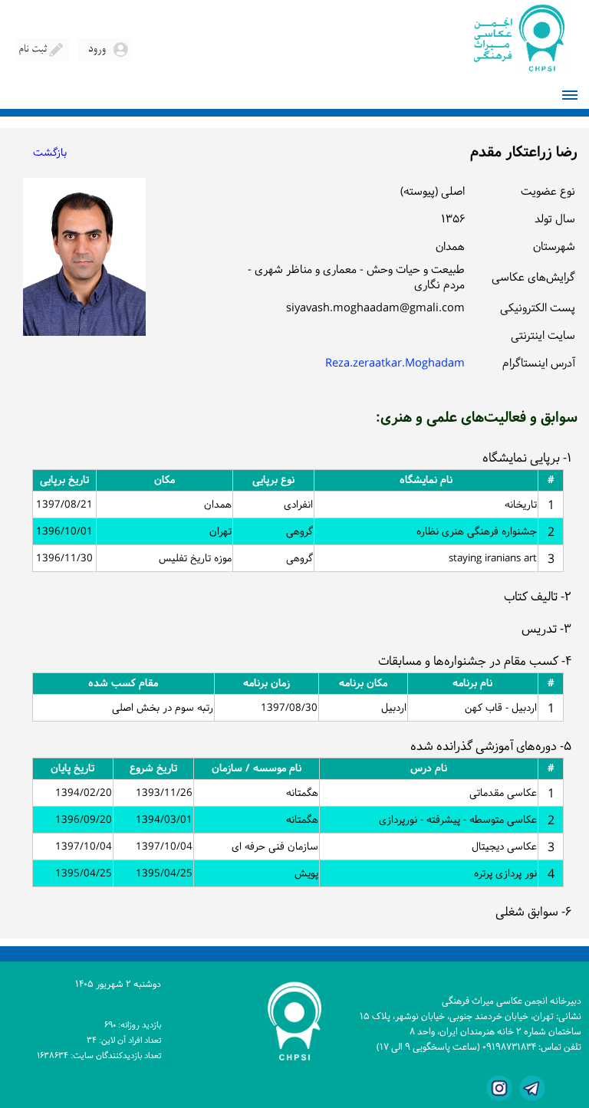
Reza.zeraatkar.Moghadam (395, 363)
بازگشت (50, 153)
